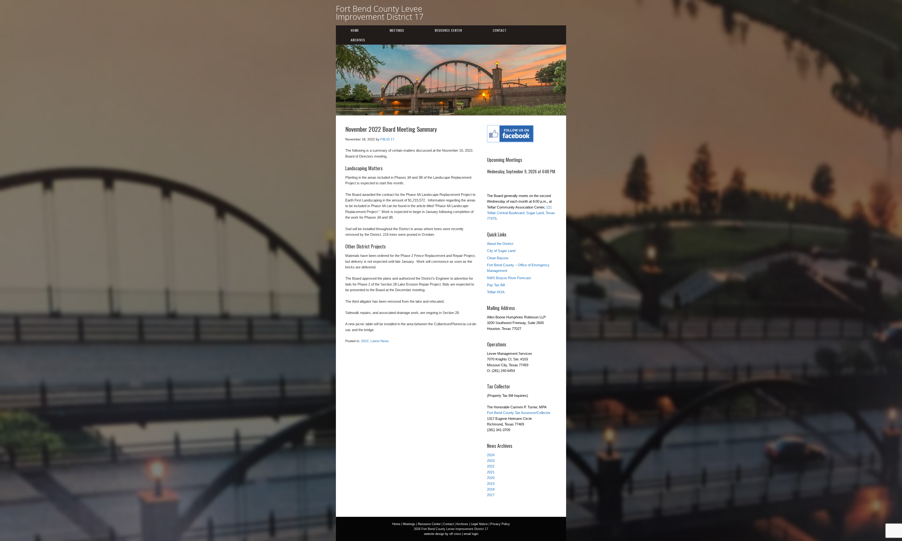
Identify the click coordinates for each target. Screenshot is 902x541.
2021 (490, 472)
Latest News (379, 341)
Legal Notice (479, 524)
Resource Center (448, 30)
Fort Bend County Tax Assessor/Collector (518, 413)
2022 (365, 341)
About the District (500, 244)
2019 (490, 484)
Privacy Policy (500, 524)
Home (355, 30)
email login (471, 534)
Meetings (397, 30)
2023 (490, 461)
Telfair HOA (496, 292)
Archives (358, 39)
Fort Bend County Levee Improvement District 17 (379, 12)
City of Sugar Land (501, 251)
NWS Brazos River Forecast (509, 278)
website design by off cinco (442, 534)
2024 (490, 455)
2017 (490, 495)
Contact (499, 30)
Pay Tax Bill (496, 285)
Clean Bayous (498, 258)
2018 (490, 489)
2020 (490, 478)
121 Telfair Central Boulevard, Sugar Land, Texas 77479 (521, 213)
